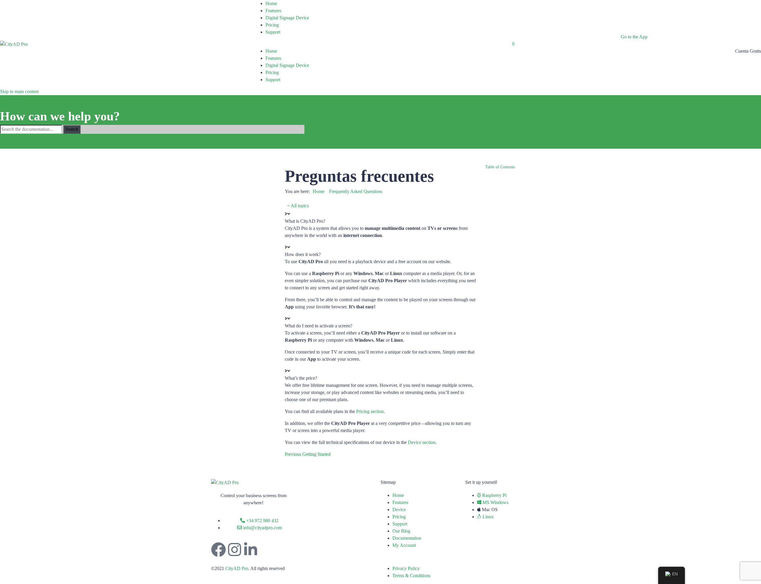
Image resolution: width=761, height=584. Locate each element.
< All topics (298, 205)
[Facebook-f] (218, 549)
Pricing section (370, 411)
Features (273, 10)
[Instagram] (234, 549)
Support (272, 31)
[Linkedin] (250, 549)
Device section (421, 442)
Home (271, 3)
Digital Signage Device (287, 17)
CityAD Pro (236, 568)
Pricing (272, 24)
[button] (380, 218)
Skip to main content (19, 91)
